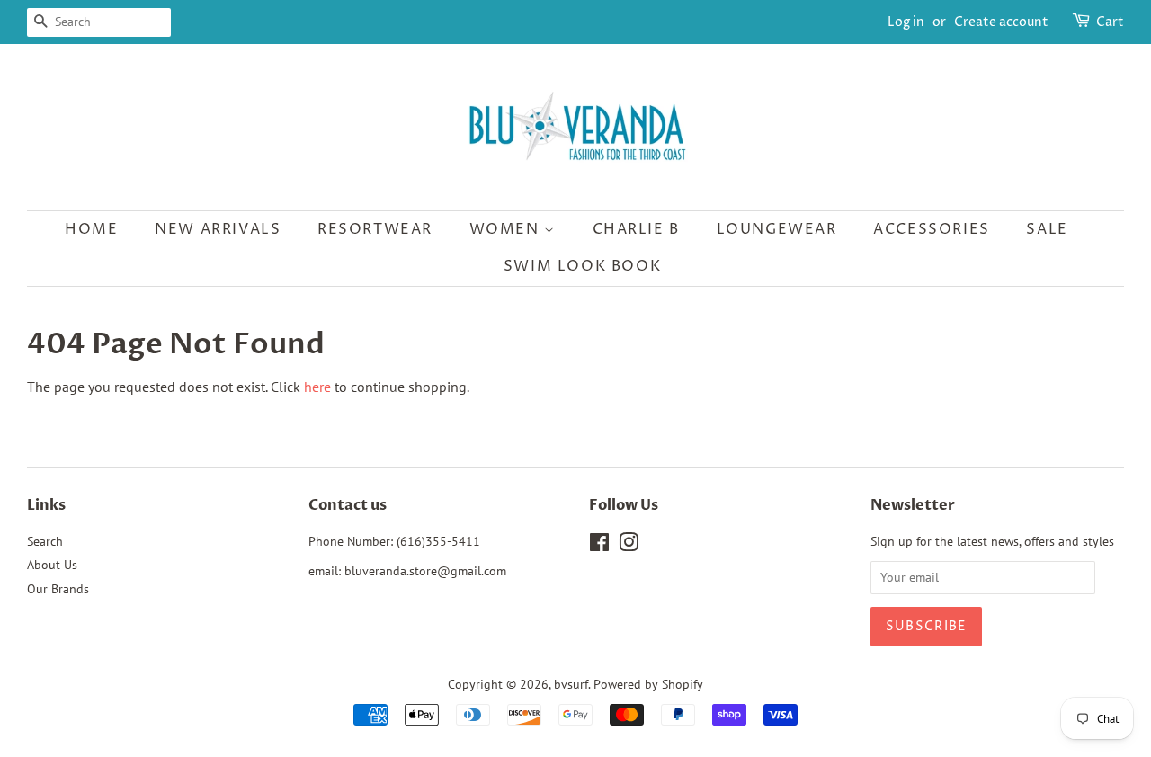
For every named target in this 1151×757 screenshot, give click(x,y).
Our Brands (58, 589)
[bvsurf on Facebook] (599, 546)
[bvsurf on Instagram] (628, 546)
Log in (906, 22)
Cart (1110, 22)
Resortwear (375, 229)
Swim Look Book (582, 266)
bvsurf (571, 684)
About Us (52, 565)
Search (45, 541)
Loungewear (777, 229)
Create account (1001, 22)
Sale (1046, 229)
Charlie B (636, 229)
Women (507, 229)
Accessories (931, 229)
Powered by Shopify (648, 684)
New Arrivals (218, 229)
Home (91, 229)
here (317, 387)
